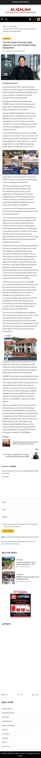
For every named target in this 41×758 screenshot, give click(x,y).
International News (8, 713)
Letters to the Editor (8, 725)
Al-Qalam (20, 9)
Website (5, 517)
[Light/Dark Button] (31, 19)
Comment (5, 476)
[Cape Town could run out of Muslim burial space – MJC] (8, 563)
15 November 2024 (19, 51)
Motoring (5, 738)
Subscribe (38, 19)
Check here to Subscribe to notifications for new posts (21, 537)
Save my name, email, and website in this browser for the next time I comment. (21, 525)
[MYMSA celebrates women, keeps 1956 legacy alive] (8, 577)
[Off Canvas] (2, 19)
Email (4, 509)
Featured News (7, 708)
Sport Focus (6, 746)
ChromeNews (31, 753)
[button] (6, 19)
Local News (6, 38)
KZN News (5, 717)
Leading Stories (7, 721)
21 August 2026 (23, 567)
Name (4, 502)
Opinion (4, 742)
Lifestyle (5, 729)
